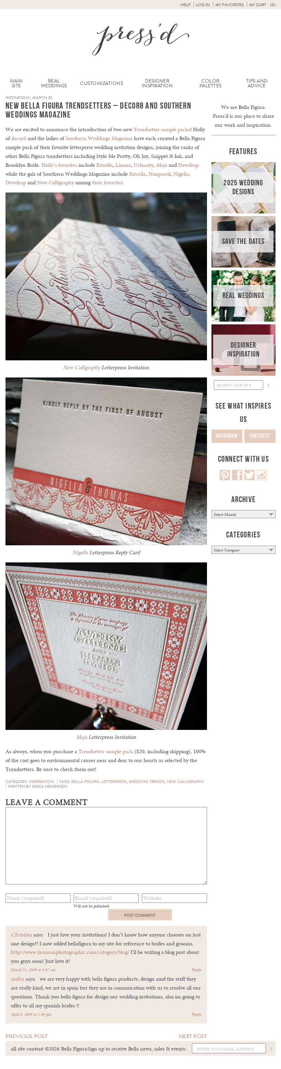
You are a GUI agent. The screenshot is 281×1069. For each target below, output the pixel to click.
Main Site (16, 83)
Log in (203, 5)
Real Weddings (54, 83)
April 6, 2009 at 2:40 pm (31, 1014)
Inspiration (41, 781)
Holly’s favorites (59, 165)
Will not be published (91, 906)
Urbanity (144, 165)
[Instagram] (261, 478)
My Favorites (229, 5)
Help (186, 5)
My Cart (262, 5)
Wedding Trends (147, 781)
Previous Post (26, 1036)
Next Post (193, 1036)
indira (17, 978)
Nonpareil (159, 174)
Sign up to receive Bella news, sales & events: (136, 1048)
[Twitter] (249, 478)
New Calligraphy (55, 182)
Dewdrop (188, 165)
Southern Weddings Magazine (99, 138)
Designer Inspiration (157, 83)
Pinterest (260, 436)
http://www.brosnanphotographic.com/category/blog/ (70, 952)
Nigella (181, 174)
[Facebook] (237, 478)
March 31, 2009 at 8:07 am (33, 969)
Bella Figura (85, 781)
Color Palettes (210, 83)
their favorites (107, 182)
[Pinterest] (224, 478)
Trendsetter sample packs (162, 129)
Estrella (104, 165)
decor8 (18, 138)
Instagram (226, 436)
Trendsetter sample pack (105, 751)
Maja (161, 165)
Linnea (123, 165)
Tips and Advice (257, 83)
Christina (21, 934)
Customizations (101, 83)
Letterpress (114, 781)
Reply (196, 969)
